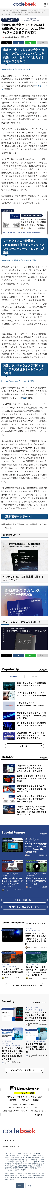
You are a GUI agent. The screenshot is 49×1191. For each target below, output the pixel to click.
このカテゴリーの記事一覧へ (23, 985)
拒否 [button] (29, 1185)
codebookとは (10, 1140)
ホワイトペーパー (11, 1146)
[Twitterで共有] (7, 42)
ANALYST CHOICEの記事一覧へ (24, 907)
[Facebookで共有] (18, 42)
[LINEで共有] (30, 42)
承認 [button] (19, 1185)
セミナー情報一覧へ (23, 900)
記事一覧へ (24, 746)
